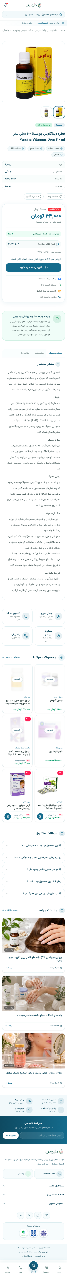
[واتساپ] (37, 1215)
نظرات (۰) (25, 353)
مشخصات (39, 353)
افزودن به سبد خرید (30, 267)
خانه (63, 30)
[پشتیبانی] (5, 5)
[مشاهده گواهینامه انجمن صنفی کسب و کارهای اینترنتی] (43, 1233)
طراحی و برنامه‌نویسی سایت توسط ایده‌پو (33, 1252)
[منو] (61, 5)
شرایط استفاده (27, 1256)
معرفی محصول (55, 353)
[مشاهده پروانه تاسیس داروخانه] (23, 1233)
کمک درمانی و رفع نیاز (22, 30)
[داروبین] (33, 5)
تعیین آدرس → (42, 23)
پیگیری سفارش (27, 23)
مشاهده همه (13, 657)
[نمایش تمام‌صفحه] (7, 47)
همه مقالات (11, 910)
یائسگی (6, 30)
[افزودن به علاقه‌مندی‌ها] (38, 668)
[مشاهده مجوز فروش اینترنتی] (33, 1233)
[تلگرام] (46, 1215)
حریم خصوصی (40, 1256)
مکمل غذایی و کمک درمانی (46, 30)
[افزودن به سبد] (40, 816)
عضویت (12, 1135)
